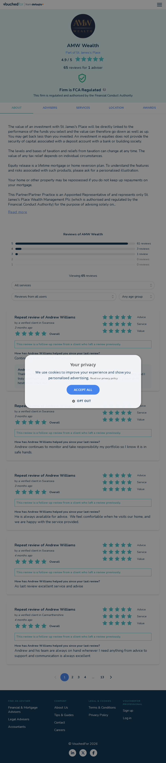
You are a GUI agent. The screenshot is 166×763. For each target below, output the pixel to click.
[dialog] (83, 381)
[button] (83, 401)
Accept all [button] (83, 390)
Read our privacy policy (104, 378)
